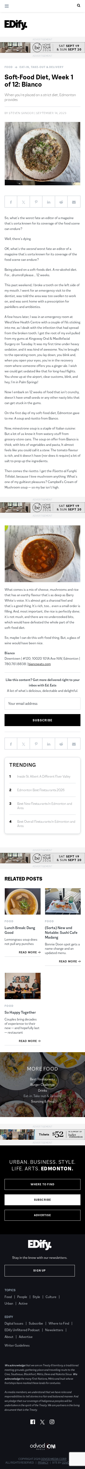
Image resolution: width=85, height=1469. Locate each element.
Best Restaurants (42, 1079)
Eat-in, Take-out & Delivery (41, 67)
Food (9, 67)
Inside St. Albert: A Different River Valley (43, 776)
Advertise (42, 1215)
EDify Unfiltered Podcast (22, 1330)
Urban (9, 1303)
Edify (9, 1317)
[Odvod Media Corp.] (42, 1446)
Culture (51, 1297)
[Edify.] (16, 25)
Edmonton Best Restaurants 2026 (41, 790)
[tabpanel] (42, 1189)
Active (23, 1303)
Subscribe (42, 1200)
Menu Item (13, 1339)
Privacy (43, 1462)
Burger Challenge (42, 1084)
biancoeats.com (39, 664)
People (22, 1297)
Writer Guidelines (17, 1345)
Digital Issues (14, 1323)
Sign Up (39, 1270)
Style (36, 1297)
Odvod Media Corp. (54, 1459)
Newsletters (54, 1330)
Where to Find (43, 1184)
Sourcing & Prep (42, 1101)
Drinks (42, 1090)
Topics (10, 1290)
